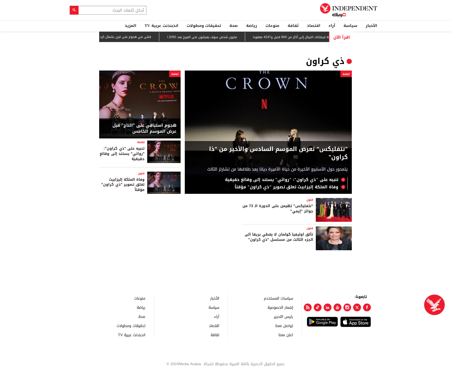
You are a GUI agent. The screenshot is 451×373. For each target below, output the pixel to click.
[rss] (308, 307)
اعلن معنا (285, 334)
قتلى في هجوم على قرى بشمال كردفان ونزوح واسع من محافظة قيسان (108, 37)
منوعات (272, 25)
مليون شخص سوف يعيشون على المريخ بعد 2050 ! (209, 37)
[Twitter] (357, 307)
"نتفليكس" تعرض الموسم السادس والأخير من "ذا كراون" (278, 153)
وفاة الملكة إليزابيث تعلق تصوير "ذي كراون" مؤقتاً (286, 187)
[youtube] (337, 307)
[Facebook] (367, 307)
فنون (141, 173)
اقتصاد (313, 25)
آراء (332, 25)
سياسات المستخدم (278, 298)
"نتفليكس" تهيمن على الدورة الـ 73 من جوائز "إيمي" (277, 208)
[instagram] (347, 307)
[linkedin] (327, 307)
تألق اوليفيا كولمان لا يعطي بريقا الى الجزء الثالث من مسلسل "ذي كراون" (279, 237)
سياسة (350, 25)
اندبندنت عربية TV (161, 25)
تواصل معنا (284, 325)
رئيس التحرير (283, 316)
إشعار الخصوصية (280, 307)
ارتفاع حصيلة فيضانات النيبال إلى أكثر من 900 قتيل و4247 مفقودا (305, 37)
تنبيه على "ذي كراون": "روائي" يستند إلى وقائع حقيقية (281, 179)
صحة (233, 25)
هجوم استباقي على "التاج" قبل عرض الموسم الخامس (144, 128)
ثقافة (293, 25)
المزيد (130, 25)
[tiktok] (318, 307)
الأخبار (371, 25)
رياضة (251, 25)
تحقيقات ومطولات (204, 25)
